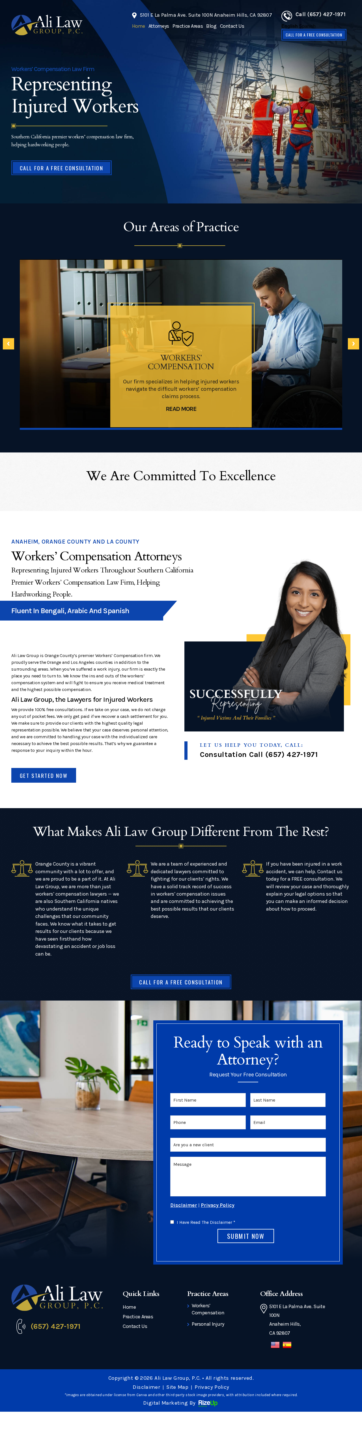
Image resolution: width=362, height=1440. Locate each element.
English (289, 26)
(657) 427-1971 (291, 754)
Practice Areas (188, 26)
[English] (275, 1348)
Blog (211, 26)
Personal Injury (208, 1324)
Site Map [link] (177, 1387)
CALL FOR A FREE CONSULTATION (314, 35)
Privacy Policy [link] (212, 1387)
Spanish (307, 26)
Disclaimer (183, 1205)
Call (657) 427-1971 (321, 14)
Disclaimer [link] (146, 1387)
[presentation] (8, 343)
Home (138, 26)
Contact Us (232, 26)
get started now (44, 775)
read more (181, 409)
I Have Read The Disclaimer (206, 1222)
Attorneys (158, 26)
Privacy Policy (217, 1205)
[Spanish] (287, 1348)
